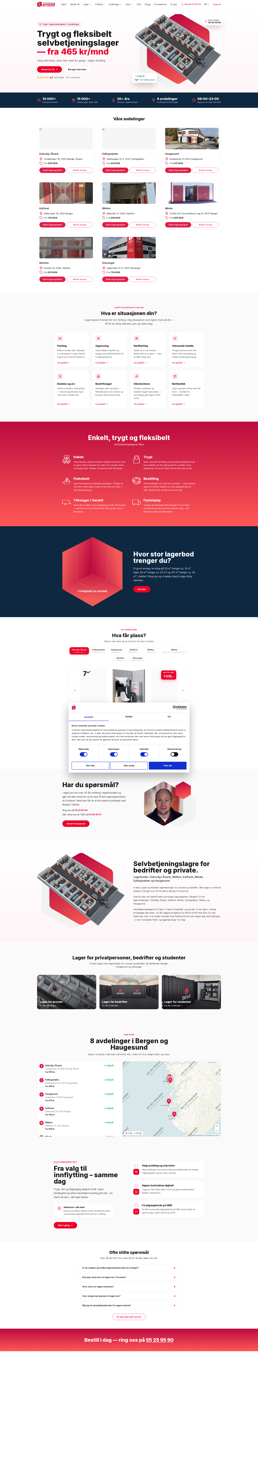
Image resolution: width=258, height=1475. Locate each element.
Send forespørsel (76, 823)
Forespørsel (160, 4)
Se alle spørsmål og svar (129, 1316)
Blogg (147, 4)
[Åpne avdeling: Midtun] (120, 1125)
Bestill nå (74, 4)
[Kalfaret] (66, 205)
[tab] (79, 650)
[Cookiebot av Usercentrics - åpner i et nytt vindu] (175, 708)
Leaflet (197, 1135)
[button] (168, 1101)
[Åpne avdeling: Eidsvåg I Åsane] (120, 1068)
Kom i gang (64, 1225)
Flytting (99, 4)
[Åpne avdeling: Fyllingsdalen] (120, 1083)
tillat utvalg (129, 765)
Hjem (64, 4)
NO (205, 4)
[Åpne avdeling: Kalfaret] (120, 1111)
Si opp (173, 4)
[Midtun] (129, 205)
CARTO (217, 1135)
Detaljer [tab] (129, 716)
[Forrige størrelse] (75, 690)
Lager (86, 4)
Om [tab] (169, 716)
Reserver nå (47, 69)
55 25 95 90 (81, 810)
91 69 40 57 (95, 814)
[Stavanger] (129, 259)
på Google (65, 77)
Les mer (142, 589)
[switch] (114, 754)
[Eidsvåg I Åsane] (66, 150)
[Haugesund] (192, 150)
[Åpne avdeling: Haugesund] (120, 1097)
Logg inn (217, 4)
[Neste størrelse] (183, 690)
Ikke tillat (90, 765)
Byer (128, 4)
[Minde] (192, 205)
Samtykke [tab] (88, 717)
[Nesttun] (66, 259)
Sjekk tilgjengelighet (52, 170)
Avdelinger (114, 4)
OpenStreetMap (208, 1135)
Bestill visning (79, 170)
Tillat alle (167, 765)
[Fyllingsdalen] (129, 150)
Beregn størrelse (77, 69)
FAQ (139, 4)
